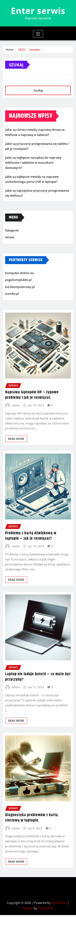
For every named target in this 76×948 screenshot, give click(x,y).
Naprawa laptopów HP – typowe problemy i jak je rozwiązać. (32, 395)
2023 (21, 49)
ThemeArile (45, 908)
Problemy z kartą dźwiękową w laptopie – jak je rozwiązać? (30, 536)
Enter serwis (38, 10)
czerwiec (34, 49)
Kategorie (12, 230)
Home (10, 49)
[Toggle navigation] (38, 33)
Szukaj (16, 64)
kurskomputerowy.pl (20, 287)
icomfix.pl (12, 294)
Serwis (9, 237)
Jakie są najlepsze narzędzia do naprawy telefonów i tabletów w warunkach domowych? (33, 163)
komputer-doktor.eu (19, 273)
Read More (16, 439)
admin (16, 405)
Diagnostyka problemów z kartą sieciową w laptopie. (31, 818)
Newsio (28, 908)
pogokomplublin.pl (18, 280)
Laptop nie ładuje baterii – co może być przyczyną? (38, 677)
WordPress (59, 903)
